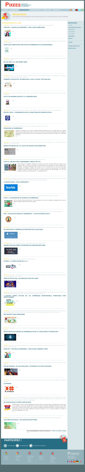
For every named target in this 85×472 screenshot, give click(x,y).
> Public (17, 458)
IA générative (61, 227)
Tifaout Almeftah (59, 362)
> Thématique (18, 457)
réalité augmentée (62, 310)
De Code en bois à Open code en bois (17, 402)
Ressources (19, 456)
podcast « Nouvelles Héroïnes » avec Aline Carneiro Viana (26, 349)
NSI (14, 276)
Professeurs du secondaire (50, 58)
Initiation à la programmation (28, 398)
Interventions (35, 10)
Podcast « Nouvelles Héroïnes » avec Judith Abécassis (24, 27)
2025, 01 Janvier (14, 310)
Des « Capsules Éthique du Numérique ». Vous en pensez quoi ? (27, 213)
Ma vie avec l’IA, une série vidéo (15, 62)
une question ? (11, 445)
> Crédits (52, 461)
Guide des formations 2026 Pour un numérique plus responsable (28, 44)
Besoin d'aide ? (72, 48)
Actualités (14, 10)
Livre (50, 417)
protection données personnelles (43, 312)
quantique (55, 310)
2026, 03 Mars (12, 110)
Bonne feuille (63, 58)
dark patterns (49, 310)
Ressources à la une (19, 25)
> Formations (30, 459)
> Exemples (29, 461)
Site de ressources (55, 75)
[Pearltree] (79, 10)
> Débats (28, 460)
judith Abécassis (50, 25)
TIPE (12, 77)
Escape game (17, 292)
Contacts (56, 10)
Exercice (58, 274)
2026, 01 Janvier (12, 126)
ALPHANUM (7, 383)
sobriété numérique (8, 42)
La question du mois (33, 195)
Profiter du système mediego (59, 430)
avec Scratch (72, 31)
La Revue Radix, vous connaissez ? (16, 182)
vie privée (58, 312)
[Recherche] (82, 10)
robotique (56, 110)
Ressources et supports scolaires (48, 274)
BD (20, 159)
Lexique (70, 42)
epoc (60, 110)
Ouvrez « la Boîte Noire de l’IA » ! (16, 261)
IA (11, 143)
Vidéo (58, 58)
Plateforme (10, 400)
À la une (35, 41)
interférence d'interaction (43, 195)
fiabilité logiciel (45, 126)
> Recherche (18, 460)
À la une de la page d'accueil (21, 75)
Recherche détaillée (74, 46)
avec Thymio (71, 33)
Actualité (6, 456)
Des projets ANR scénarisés (14, 314)
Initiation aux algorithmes (34, 397)
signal (29, 126)
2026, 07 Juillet (13, 345)
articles (5, 329)
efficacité (8, 77)
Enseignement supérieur (45, 75)
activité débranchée (18, 400)
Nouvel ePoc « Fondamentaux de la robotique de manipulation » (28, 112)
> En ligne (41, 457)
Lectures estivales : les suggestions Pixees (20, 419)
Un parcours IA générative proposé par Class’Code (23, 229)
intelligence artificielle (15, 58)
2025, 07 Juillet (12, 243)
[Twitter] (73, 10)
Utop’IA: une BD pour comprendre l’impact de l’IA (22, 161)
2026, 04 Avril (11, 25)
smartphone (41, 293)
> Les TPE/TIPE (41, 459)
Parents (36, 398)
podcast (35, 25)
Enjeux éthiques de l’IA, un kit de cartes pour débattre (25, 146)
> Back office (53, 462)
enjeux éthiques (15, 143)
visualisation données (30, 312)
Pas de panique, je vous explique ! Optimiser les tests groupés (27, 366)
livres (59, 417)
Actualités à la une (33, 345)
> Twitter (6, 458)
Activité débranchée (57, 397)
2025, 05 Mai (11, 292)
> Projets (6, 459)
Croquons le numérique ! (13, 128)
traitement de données (36, 126)
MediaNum (53, 312)
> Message (41, 458)
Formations (46, 10)
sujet (17, 276)
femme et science (42, 243)
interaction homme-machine (9, 312)
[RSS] (70, 10)
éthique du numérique (57, 211)
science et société (20, 312)
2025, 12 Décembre (13, 178)
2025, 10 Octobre (12, 195)
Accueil (5, 10)
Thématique (71, 36)
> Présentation (53, 458)
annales (20, 276)
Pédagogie (35, 110)
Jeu (9, 143)
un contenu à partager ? (39, 445)
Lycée (42, 58)
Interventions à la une (28, 25)
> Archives (6, 457)
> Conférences (30, 457)
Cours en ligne (41, 110)
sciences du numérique (54, 195)
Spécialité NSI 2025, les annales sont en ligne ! (21, 278)
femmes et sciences (42, 25)
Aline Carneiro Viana (12, 346)
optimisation (24, 77)
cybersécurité (7, 94)
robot (52, 110)
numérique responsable (51, 41)
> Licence (52, 460)
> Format (17, 459)
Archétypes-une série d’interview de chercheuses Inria (24, 245)
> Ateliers (29, 458)
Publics (70, 38)
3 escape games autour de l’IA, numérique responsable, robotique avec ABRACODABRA (35, 296)
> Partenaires (53, 457)
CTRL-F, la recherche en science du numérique (21, 198)
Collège (38, 58)
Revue (61, 178)
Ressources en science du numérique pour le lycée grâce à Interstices (31, 331)
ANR (25, 312)
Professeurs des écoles (42, 178)
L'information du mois (41, 310)
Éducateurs (54, 227)
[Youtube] (76, 10)
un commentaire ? (24, 445)
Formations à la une (42, 41)
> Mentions (52, 459)
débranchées (72, 29)
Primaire (18, 211)
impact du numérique (61, 41)
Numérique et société (28, 41)
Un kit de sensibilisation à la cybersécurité (20, 96)
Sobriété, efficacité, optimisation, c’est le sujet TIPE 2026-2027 (27, 79)
